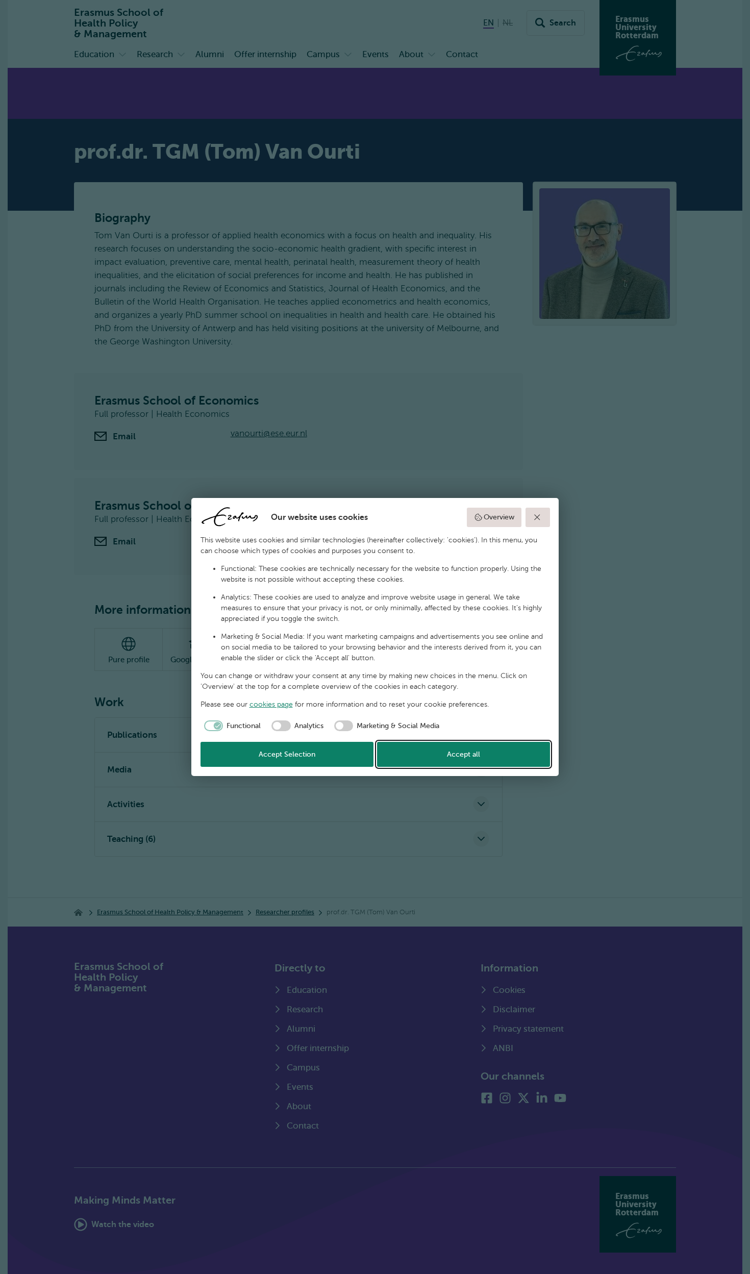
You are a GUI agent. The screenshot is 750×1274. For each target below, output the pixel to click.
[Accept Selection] (538, 517)
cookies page (271, 704)
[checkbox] (231, 726)
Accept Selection (287, 754)
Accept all (463, 754)
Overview (499, 517)
